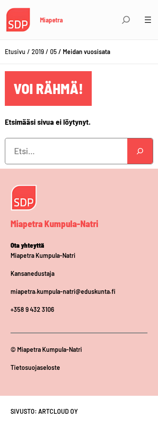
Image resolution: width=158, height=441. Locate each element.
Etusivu (15, 51)
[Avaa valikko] (148, 19)
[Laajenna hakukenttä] (126, 20)
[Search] (140, 151)
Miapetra (51, 20)
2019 (38, 51)
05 (53, 51)
